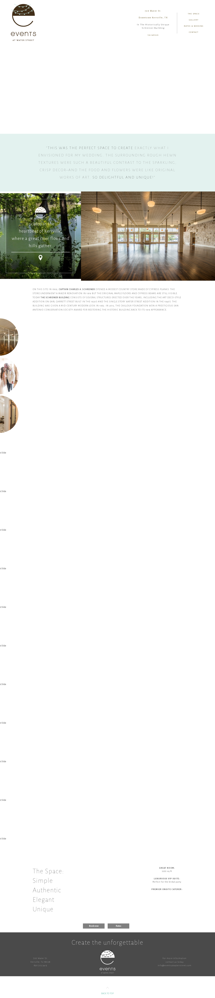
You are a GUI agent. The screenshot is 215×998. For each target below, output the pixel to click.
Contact (193, 32)
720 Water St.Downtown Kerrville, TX (153, 14)
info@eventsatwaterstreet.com (174, 965)
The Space (194, 14)
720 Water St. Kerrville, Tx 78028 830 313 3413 (40, 962)
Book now (94, 926)
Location (153, 35)
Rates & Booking (194, 26)
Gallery (194, 20)
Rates (118, 926)
